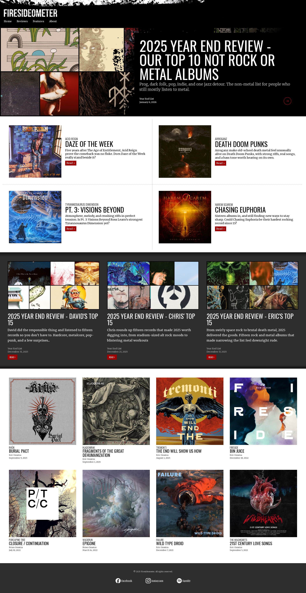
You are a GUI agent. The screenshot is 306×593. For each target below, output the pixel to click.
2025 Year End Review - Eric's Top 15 (250, 319)
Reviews (22, 21)
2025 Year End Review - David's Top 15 (53, 319)
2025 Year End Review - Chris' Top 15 (151, 319)
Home (8, 21)
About (53, 21)
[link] (153, 71)
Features (38, 21)
